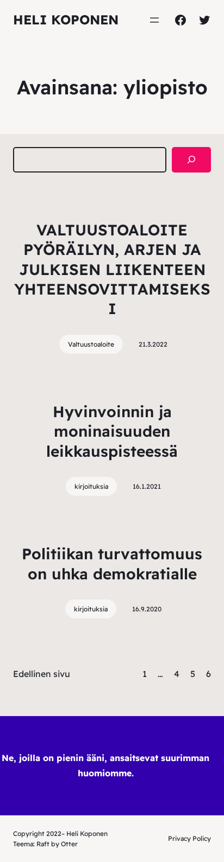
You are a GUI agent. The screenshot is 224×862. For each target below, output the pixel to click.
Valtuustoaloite (91, 344)
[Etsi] (191, 160)
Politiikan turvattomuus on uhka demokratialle (112, 563)
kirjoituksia (91, 486)
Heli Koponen (66, 19)
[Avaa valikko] (154, 20)
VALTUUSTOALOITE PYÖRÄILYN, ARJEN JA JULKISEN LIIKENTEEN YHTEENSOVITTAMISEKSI (112, 269)
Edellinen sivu (41, 673)
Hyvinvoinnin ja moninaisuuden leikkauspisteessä (112, 431)
